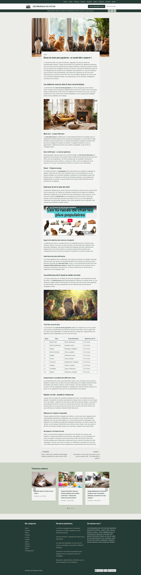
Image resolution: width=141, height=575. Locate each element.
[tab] (67, 508)
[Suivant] (106, 489)
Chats (70, 1)
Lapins (95, 1)
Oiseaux (83, 1)
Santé (113, 1)
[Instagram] (115, 11)
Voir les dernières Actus (96, 6)
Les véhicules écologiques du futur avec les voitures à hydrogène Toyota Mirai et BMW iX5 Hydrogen (69, 545)
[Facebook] (109, 11)
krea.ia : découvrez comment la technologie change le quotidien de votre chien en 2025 (54, 454)
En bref (27, 537)
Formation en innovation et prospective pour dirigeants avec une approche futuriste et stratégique (69, 554)
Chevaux (76, 1)
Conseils (107, 1)
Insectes (89, 1)
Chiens (65, 1)
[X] (112, 11)
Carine (37, 496)
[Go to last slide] (34, 489)
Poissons (101, 1)
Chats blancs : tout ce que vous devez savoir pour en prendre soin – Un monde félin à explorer (86, 455)
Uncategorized (29, 550)
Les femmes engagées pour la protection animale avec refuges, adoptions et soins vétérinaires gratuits (68, 530)
